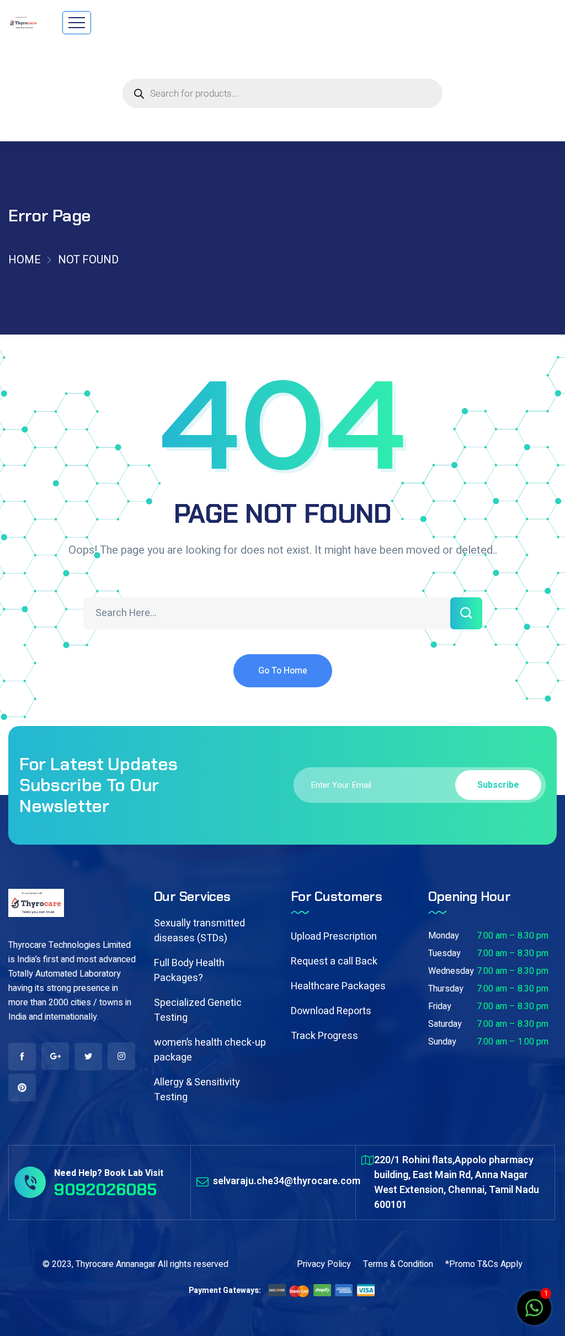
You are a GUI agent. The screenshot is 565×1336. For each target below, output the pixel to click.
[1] (534, 1314)
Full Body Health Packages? (189, 970)
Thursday (445, 988)
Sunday (442, 1041)
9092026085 (105, 1189)
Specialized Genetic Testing (198, 1010)
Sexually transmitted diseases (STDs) (199, 931)
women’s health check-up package (210, 1050)
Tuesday (444, 953)
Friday (439, 1006)
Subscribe (498, 785)
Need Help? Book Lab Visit (108, 1173)
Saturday (445, 1024)
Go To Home (282, 670)
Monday (443, 935)
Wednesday (451, 971)
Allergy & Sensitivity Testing (197, 1090)
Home (24, 260)
